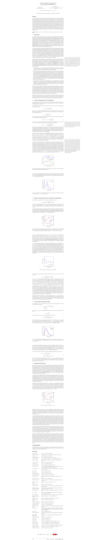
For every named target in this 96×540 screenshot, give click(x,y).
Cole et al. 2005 (61, 78)
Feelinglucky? (44, 534)
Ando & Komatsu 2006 (55, 62)
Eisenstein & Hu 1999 (43, 211)
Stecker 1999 (57, 52)
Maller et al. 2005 (35, 79)
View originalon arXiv (54, 534)
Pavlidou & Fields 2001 (35, 44)
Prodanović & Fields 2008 (37, 129)
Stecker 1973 (51, 38)
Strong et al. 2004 (60, 137)
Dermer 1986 (61, 38)
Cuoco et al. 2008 (48, 63)
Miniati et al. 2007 (56, 61)
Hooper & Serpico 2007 (41, 63)
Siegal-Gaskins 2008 (55, 63)
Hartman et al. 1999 (35, 43)
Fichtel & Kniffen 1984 (56, 38)
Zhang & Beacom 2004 (38, 62)
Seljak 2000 (51, 210)
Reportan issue (51, 534)
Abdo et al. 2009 (72, 63)
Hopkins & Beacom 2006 (50, 133)
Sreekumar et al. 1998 (48, 46)
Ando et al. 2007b (40, 61)
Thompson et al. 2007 (36, 377)
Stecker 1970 (47, 38)
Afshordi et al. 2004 (51, 212)
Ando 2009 (44, 64)
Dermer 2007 (51, 53)
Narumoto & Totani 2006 (45, 53)
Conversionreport (48, 534)
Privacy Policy (52, 539)
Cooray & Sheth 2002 (56, 210)
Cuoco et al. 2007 (34, 63)
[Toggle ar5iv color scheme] (33, 539)
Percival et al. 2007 (41, 79)
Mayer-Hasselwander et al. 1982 (54, 40)
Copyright (47, 539)
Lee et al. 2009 (61, 63)
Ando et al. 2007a (34, 61)
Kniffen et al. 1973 (43, 40)
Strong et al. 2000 (34, 39)
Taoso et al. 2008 (34, 64)
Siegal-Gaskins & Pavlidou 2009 (42, 75)
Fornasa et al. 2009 (40, 64)
